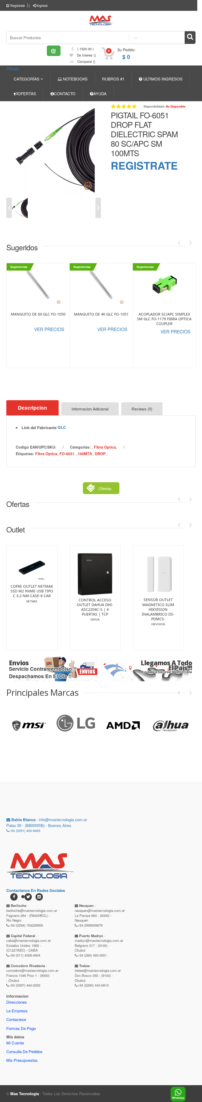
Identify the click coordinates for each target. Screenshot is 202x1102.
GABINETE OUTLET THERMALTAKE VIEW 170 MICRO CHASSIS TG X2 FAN (175, 607)
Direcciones (16, 1002)
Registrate (17, 5)
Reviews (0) (142, 409)
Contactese (16, 1019)
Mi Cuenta (15, 1042)
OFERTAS (27, 93)
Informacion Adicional (90, 409)
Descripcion (32, 407)
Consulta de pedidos (24, 1051)
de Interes (86, 55)
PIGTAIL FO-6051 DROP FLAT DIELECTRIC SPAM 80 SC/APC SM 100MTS (144, 134)
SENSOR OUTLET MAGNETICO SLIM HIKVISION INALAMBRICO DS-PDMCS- (112, 609)
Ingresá (42, 5)
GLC (62, 427)
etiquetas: (25, 453)
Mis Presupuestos (22, 1060)
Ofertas (105, 488)
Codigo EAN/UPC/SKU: (36, 447)
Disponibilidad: (154, 106)
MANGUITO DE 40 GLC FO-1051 (101, 314)
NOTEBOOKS (75, 79)
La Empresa (16, 1010)
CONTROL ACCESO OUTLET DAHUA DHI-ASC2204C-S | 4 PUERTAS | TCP (49, 607)
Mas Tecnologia (24, 1093)
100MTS (85, 453)
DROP (101, 453)
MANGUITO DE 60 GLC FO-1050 (38, 314)
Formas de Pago (21, 1028)
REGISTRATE (144, 165)
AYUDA (100, 93)
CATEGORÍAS (27, 79)
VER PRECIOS (49, 329)
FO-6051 (67, 453)
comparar (85, 61)
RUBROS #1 (113, 79)
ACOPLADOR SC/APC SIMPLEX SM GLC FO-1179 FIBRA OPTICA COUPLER (164, 319)
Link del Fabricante (39, 427)
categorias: (80, 447)
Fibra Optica (105, 447)
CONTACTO (64, 93)
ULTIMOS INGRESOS (162, 79)
